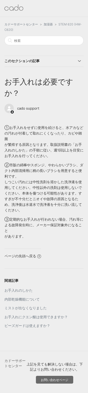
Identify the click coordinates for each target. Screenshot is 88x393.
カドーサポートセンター (21, 24)
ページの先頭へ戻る (20, 256)
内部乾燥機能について (22, 299)
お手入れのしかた (18, 290)
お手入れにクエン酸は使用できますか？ (36, 317)
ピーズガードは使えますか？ (27, 325)
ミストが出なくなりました (25, 308)
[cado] (13, 9)
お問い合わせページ (54, 380)
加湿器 (48, 24)
